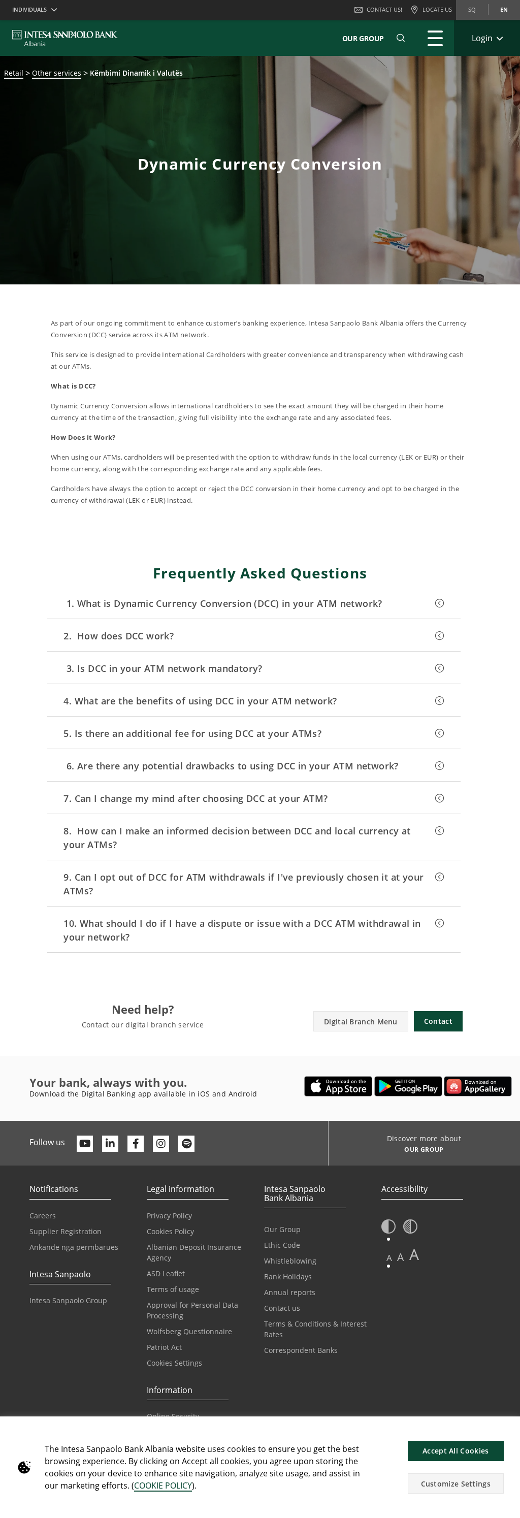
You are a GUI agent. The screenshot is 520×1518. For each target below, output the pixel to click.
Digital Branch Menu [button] (361, 1021)
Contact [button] (438, 1021)
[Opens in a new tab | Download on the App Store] (338, 1086)
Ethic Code (282, 1245)
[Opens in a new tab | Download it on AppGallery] (478, 1086)
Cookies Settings (174, 1363)
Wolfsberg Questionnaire (189, 1331)
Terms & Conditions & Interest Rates (315, 1329)
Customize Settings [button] (456, 1484)
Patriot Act (164, 1347)
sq (472, 9)
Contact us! (384, 9)
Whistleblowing (290, 1261)
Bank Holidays (288, 1276)
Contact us (282, 1308)
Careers (42, 1215)
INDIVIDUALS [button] (29, 9)
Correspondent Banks (301, 1350)
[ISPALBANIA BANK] (65, 38)
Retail (13, 73)
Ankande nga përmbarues (73, 1247)
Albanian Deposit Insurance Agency (194, 1252)
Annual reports (289, 1292)
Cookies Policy (170, 1231)
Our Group (363, 38)
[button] (400, 38)
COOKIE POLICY (163, 1485)
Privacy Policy (169, 1215)
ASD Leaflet (166, 1273)
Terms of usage (173, 1289)
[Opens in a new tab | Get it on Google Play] (408, 1086)
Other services (56, 73)
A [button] (389, 1258)
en (504, 9)
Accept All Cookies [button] (455, 1451)
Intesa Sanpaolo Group (68, 1300)
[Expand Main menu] (435, 38)
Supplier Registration (65, 1231)
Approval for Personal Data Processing (192, 1310)
